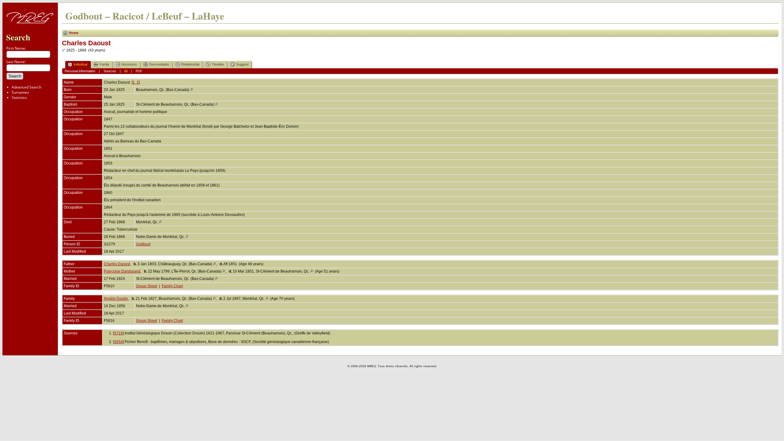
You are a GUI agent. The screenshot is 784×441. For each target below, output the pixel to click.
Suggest (242, 64)
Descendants (159, 64)
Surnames (20, 92)
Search (18, 37)
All (125, 71)
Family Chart (172, 286)
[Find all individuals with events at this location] (191, 90)
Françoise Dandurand (122, 271)
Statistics (19, 97)
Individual (80, 64)
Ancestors (129, 64)
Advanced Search (26, 87)
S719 (118, 333)
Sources (110, 71)
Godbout (143, 244)
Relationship (190, 64)
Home (73, 33)
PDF (139, 71)
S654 (118, 342)
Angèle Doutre (116, 298)
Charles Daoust (117, 264)
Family (104, 64)
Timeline (218, 64)
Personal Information (80, 71)
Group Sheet (146, 286)
